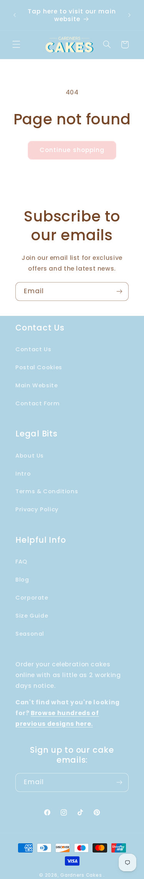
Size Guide (31, 616)
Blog (22, 579)
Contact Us (33, 349)
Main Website (36, 385)
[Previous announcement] (14, 15)
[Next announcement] (129, 15)
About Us (29, 455)
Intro (23, 474)
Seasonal (29, 634)
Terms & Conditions (46, 491)
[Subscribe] (119, 291)
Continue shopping (72, 149)
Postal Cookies (38, 367)
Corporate (31, 597)
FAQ (21, 561)
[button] (16, 44)
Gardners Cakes (81, 875)
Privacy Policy (37, 509)
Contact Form (37, 403)
